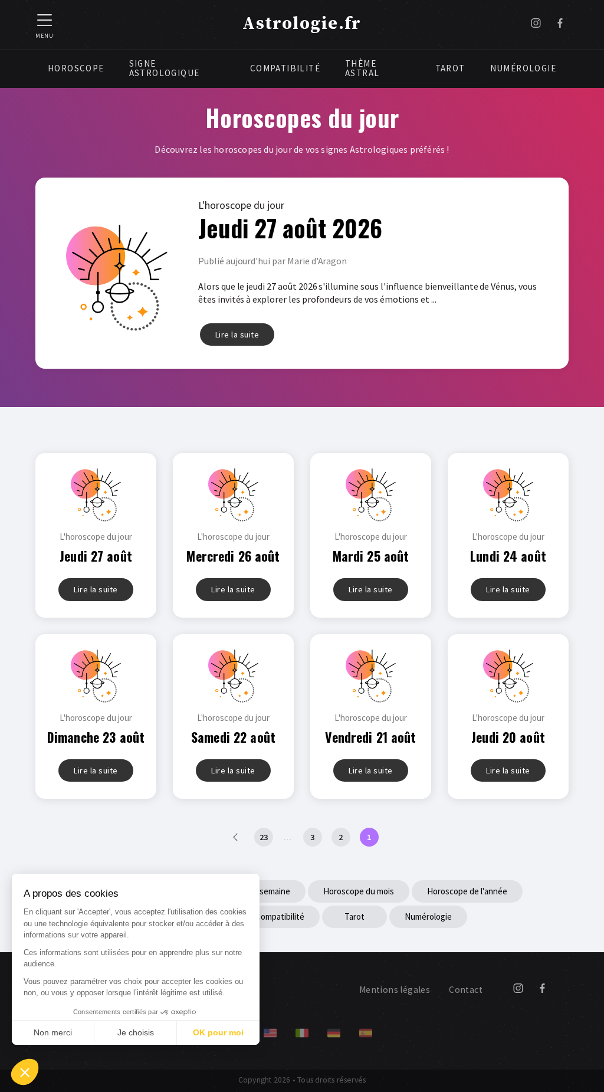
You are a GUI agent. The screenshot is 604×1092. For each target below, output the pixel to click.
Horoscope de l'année (467, 891)
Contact (465, 989)
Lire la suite (237, 334)
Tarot (450, 68)
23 (264, 837)
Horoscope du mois (358, 891)
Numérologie (523, 68)
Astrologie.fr (302, 23)
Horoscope (76, 68)
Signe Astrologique (164, 68)
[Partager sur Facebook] (560, 24)
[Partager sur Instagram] (536, 24)
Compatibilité (285, 68)
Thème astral (362, 68)
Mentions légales (394, 989)
